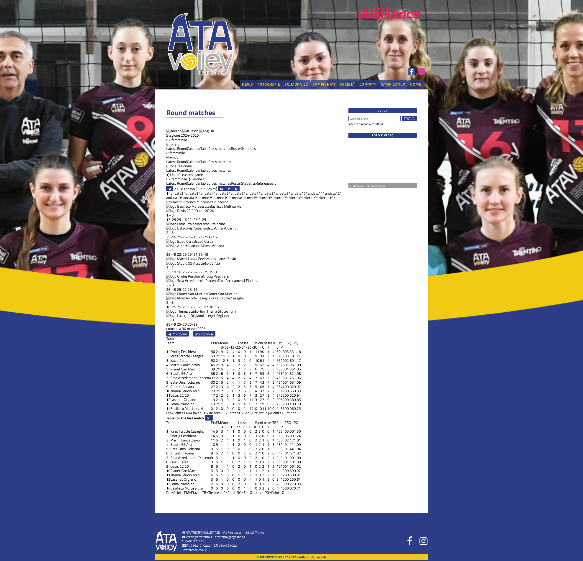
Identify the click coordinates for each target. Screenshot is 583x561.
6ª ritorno (276, 197)
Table (204, 148)
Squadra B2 (296, 84)
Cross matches (219, 148)
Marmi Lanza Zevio (221, 258)
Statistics (248, 148)
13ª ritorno (219, 202)
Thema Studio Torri (221, 311)
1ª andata (173, 193)
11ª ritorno (185, 202)
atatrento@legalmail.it (230, 537)
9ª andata (294, 193)
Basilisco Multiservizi (226, 206)
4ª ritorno (246, 197)
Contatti (367, 84)
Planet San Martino (222, 293)
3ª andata (203, 193)
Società (347, 84)
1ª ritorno (201, 197)
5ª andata (233, 193)
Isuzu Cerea (204, 241)
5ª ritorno (261, 197)
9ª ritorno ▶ (204, 334)
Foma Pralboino (213, 224)
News (247, 84)
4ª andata (218, 193)
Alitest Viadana (212, 245)
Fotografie (269, 84)
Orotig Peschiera (216, 276)
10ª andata (310, 193)
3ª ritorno (231, 197)
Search (273, 183)
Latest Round (176, 148)
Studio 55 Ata (209, 263)
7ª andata (263, 193)
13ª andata (185, 197)
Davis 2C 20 (205, 210)
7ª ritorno (291, 197)
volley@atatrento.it (199, 537)
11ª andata (327, 193)
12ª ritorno (202, 202)
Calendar (193, 148)
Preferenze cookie (195, 550)
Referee (262, 183)
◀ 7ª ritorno (177, 334)
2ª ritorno (216, 197)
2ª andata (188, 193)
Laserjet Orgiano (216, 315)
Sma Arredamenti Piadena (238, 280)
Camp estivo (393, 84)
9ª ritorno (321, 197)
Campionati (324, 84)
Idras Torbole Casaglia (227, 298)
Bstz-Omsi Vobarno (221, 228)
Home (415, 84)
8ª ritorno (306, 197)
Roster (236, 148)
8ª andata (278, 193)
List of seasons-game (186, 174)
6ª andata (248, 193)
